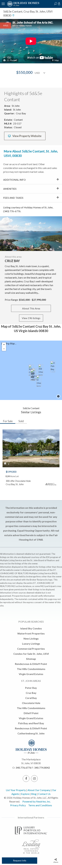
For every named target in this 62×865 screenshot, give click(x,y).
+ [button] (4, 344)
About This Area (31, 308)
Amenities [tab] (10, 188)
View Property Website (26, 136)
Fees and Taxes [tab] (13, 197)
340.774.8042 (42, 767)
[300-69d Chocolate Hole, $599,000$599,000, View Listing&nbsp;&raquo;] (33, 374)
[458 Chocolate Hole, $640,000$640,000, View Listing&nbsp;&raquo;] (40, 369)
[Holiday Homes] (22, 5)
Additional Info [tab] (14, 179)
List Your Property (16, 790)
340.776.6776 (23, 767)
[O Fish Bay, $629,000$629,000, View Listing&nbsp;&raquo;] (52, 366)
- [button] (4, 349)
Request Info (19, 860)
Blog (33, 793)
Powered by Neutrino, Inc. (36, 801)
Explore (25, 793)
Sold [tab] (21, 421)
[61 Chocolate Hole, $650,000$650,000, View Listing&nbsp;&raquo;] (38, 381)
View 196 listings (31, 318)
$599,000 (11, 471)
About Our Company (39, 790)
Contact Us (44, 793)
